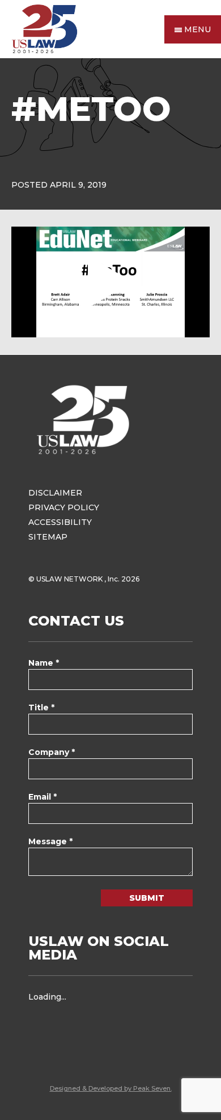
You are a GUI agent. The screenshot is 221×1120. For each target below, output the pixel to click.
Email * (42, 797)
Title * (41, 707)
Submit (146, 898)
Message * (50, 841)
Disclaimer (55, 493)
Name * (43, 663)
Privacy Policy (63, 507)
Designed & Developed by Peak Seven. (111, 1088)
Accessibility (60, 522)
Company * (51, 752)
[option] (110, 282)
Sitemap (47, 537)
